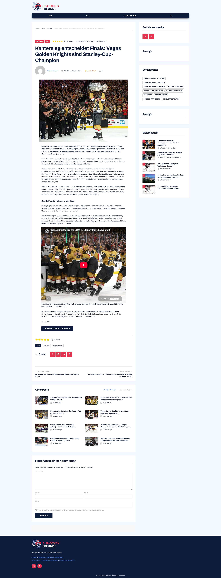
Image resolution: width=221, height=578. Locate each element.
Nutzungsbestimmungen (49, 560)
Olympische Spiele (174, 91)
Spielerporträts (170, 99)
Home (37, 28)
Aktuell (50, 28)
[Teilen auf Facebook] (52, 354)
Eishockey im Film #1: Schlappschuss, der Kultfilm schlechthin (168, 143)
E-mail (86, 492)
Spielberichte (57, 345)
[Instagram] (145, 36)
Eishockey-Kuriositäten (154, 83)
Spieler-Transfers (152, 99)
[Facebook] (151, 36)
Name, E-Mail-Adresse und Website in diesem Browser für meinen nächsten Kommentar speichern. (71, 510)
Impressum (41, 557)
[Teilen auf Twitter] (58, 354)
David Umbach (52, 71)
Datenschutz (36, 560)
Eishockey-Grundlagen (154, 78)
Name (37, 492)
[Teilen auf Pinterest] (69, 354)
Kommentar (39, 471)
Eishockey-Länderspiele (154, 87)
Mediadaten (59, 557)
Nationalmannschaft (153, 91)
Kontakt (34, 557)
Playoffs (46, 345)
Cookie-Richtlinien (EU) (67, 560)
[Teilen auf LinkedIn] (63, 354)
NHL (43, 28)
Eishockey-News (175, 87)
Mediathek (50, 557)
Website (38, 501)
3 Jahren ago (57, 402)
